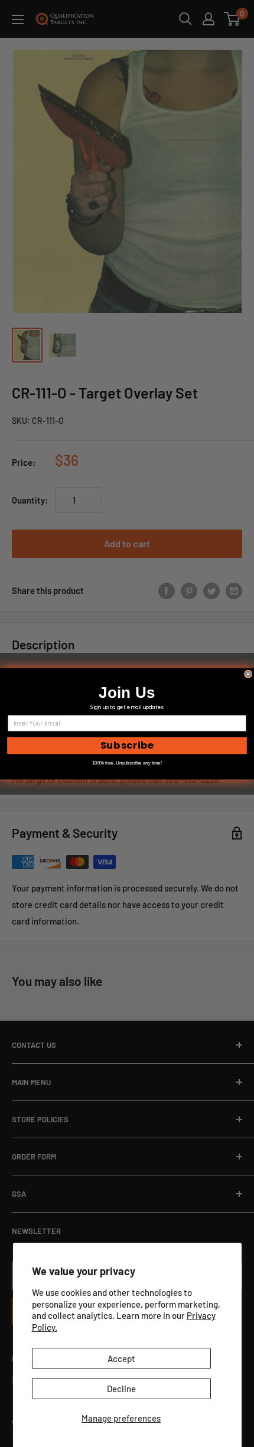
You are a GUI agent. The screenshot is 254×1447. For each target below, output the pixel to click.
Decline (121, 1388)
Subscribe (127, 745)
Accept (121, 1358)
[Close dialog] (248, 674)
